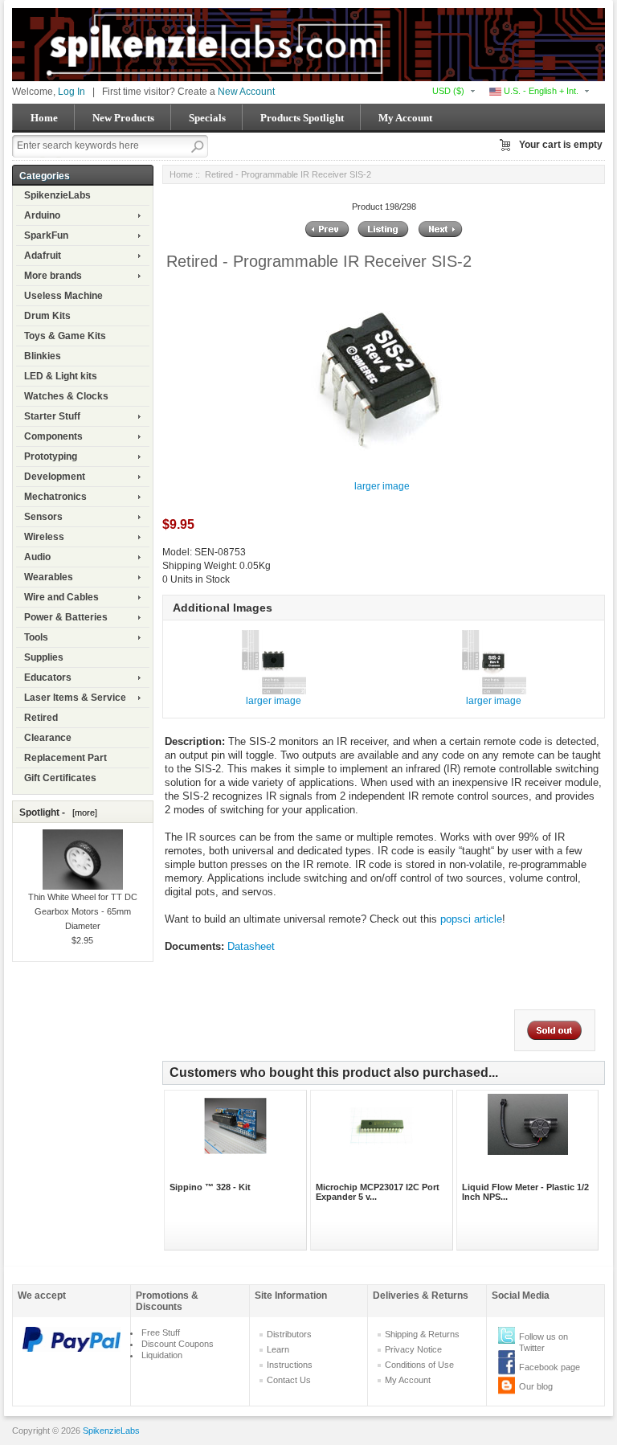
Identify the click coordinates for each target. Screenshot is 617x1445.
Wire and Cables (61, 597)
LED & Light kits (60, 376)
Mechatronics (55, 496)
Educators (48, 677)
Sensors (43, 516)
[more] (82, 812)
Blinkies (42, 356)
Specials (207, 118)
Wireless (44, 536)
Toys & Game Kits (65, 336)
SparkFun (46, 235)
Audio (37, 557)
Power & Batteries (66, 617)
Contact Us (289, 1380)
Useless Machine (63, 295)
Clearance (48, 737)
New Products (123, 118)
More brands (53, 275)
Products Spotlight (302, 118)
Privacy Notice (413, 1349)
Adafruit (42, 255)
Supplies (43, 657)
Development (54, 476)
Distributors (289, 1334)
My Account (405, 118)
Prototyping (50, 456)
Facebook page (549, 1367)
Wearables (48, 577)
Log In (71, 91)
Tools (36, 637)
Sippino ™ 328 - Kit (210, 1187)
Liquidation (161, 1355)
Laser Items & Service (75, 697)
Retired (41, 717)
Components (53, 436)
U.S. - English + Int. (539, 91)
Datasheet (251, 946)
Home (44, 118)
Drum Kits (47, 315)
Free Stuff (160, 1332)
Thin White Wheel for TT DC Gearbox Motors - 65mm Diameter (82, 911)
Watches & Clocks (66, 396)
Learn (278, 1349)
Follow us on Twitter (543, 1342)
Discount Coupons (177, 1344)
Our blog (536, 1386)
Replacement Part (65, 757)
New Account (246, 91)
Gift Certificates (60, 778)
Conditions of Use (419, 1364)
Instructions (290, 1364)
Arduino (42, 215)
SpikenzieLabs (57, 195)
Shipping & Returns (422, 1334)
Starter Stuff (52, 416)
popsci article (471, 919)
